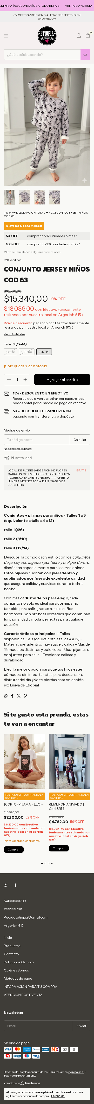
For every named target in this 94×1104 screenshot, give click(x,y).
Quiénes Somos (16, 970)
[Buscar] (85, 54)
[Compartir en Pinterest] (25, 695)
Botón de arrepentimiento (20, 1075)
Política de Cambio (19, 962)
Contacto (11, 954)
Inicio (7, 212)
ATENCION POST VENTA (23, 995)
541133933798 (15, 901)
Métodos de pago (18, 978)
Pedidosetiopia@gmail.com (25, 917)
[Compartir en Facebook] (12, 695)
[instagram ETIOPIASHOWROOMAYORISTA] (5, 885)
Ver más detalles (14, 334)
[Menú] (6, 36)
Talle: (15, 344)
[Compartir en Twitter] (19, 695)
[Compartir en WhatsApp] (6, 695)
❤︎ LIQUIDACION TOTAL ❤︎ (30, 212)
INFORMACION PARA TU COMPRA (30, 986)
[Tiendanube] (22, 1084)
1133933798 (13, 909)
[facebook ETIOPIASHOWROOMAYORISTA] (15, 885)
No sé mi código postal (18, 448)
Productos (12, 946)
